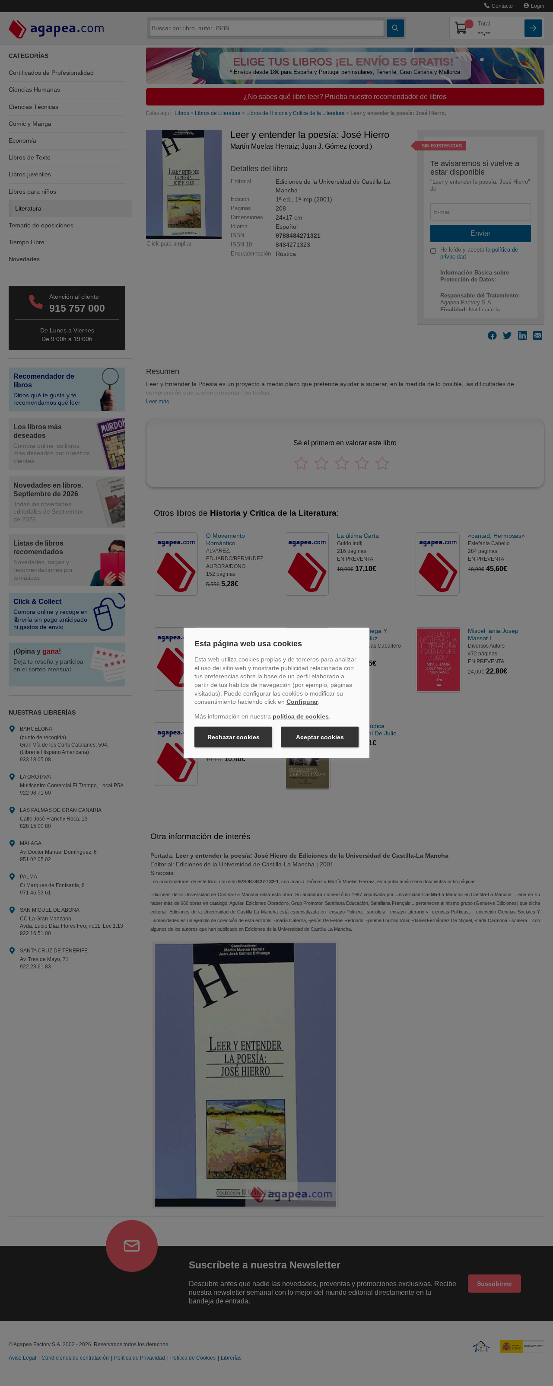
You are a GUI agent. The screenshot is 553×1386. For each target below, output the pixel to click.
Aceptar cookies (320, 737)
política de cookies (301, 716)
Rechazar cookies (233, 737)
